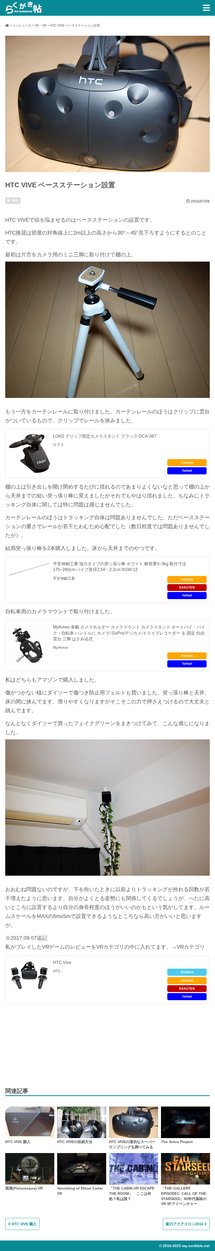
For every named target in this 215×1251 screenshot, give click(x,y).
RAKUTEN (187, 587)
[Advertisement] (44, 1045)
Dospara (187, 972)
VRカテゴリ (110, 947)
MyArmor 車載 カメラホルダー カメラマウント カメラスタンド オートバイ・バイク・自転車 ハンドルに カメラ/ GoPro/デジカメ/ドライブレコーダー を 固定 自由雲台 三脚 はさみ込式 (129, 633)
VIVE (15, 201)
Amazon (187, 462)
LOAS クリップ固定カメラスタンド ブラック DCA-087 (104, 436)
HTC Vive (62, 962)
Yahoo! (187, 471)
